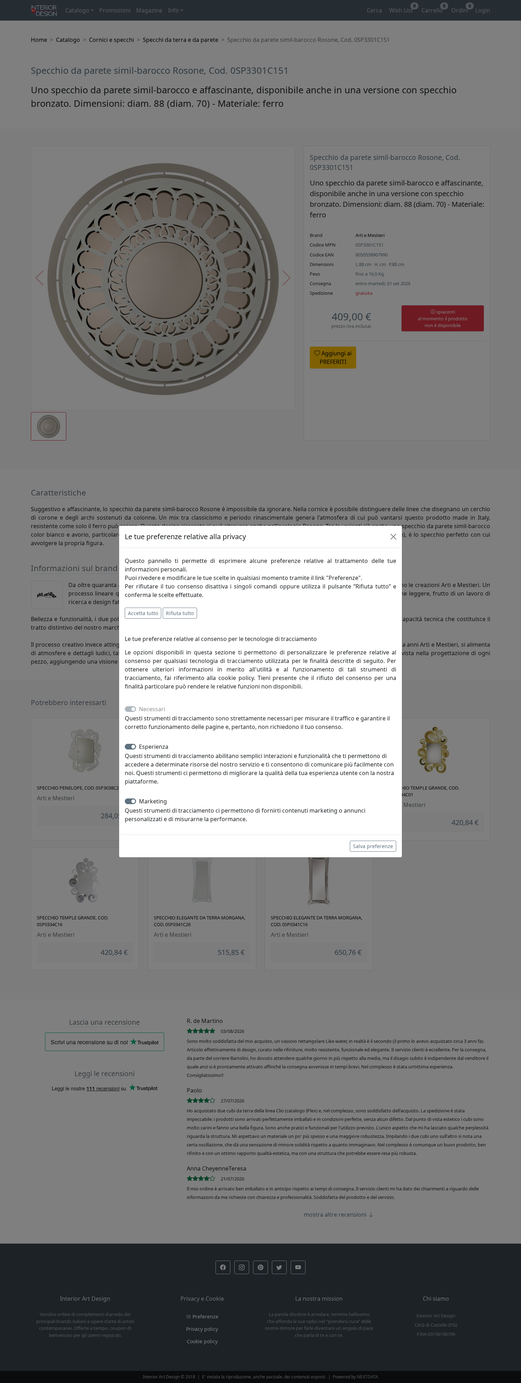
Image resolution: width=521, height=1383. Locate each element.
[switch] (130, 746)
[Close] (393, 536)
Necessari (152, 709)
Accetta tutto (143, 613)
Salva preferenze (373, 846)
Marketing (153, 801)
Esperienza (153, 747)
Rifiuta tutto (180, 613)
